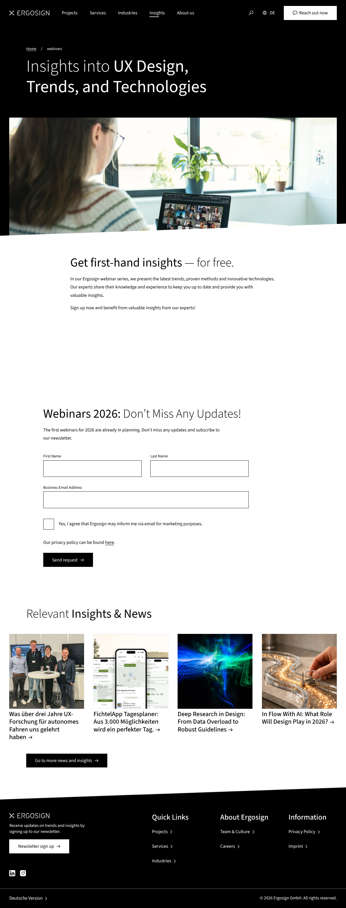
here (109, 542)
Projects (70, 12)
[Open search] (251, 13)
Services (98, 12)
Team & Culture (235, 831)
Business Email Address (62, 488)
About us (185, 12)
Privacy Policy (301, 831)
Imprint (295, 846)
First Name (52, 456)
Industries (127, 12)
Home (31, 49)
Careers (227, 846)
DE (272, 12)
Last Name (159, 456)
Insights (157, 12)
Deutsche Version (26, 898)
